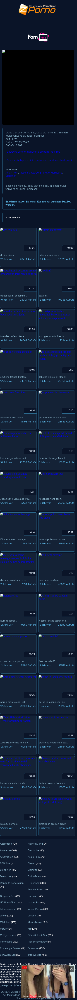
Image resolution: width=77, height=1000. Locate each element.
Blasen (34, 863)
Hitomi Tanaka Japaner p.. (53, 620)
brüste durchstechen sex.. (53, 742)
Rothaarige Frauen (12, 948)
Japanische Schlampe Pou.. (15, 499)
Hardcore (56, 172)
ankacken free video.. (12, 417)
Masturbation (37, 922)
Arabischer (36, 850)
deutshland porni (62, 160)
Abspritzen (8, 843)
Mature (6, 928)
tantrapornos (43, 160)
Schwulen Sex (10, 955)
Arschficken (9, 857)
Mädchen (11, 175)
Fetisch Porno (38, 889)
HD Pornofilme (10, 902)
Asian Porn (12, 172)
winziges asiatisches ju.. (52, 336)
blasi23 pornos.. (9, 824)
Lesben (34, 915)
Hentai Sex (36, 902)
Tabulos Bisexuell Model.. (53, 377)
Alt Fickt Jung (37, 843)
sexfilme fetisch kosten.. (13, 377)
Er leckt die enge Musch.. (53, 458)
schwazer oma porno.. (12, 661)
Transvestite (37, 955)
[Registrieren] (29, 29)
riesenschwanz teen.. (50, 499)
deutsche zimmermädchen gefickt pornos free (33, 151)
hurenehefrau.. (8, 620)
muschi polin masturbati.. (52, 539)
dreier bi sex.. (7, 255)
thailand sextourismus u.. (52, 783)
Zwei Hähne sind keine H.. (15, 742)
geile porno (6, 985)
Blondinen (8, 870)
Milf (32, 928)
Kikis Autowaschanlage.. (13, 539)
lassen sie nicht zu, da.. (13, 783)
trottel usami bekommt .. (13, 295)
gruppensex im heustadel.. (53, 417)
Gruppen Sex (10, 896)
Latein (6, 915)
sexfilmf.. (43, 295)
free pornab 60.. (48, 661)
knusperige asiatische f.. (13, 458)
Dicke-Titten (36, 876)
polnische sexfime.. (49, 580)
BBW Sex (6, 863)
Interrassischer (10, 909)
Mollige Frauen (10, 935)
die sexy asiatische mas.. (14, 580)
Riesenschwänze (29, 172)
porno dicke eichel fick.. (13, 702)
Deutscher (8, 876)
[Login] (9, 29)
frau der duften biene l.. (13, 336)
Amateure (8, 850)
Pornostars (9, 941)
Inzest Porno (38, 909)
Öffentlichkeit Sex (40, 935)
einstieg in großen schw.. (52, 824)
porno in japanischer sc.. (52, 702)
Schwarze (36, 948)
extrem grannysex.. (49, 255)
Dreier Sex (37, 883)
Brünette (45, 172)
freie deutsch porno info (21, 160)
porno (26, 998)
